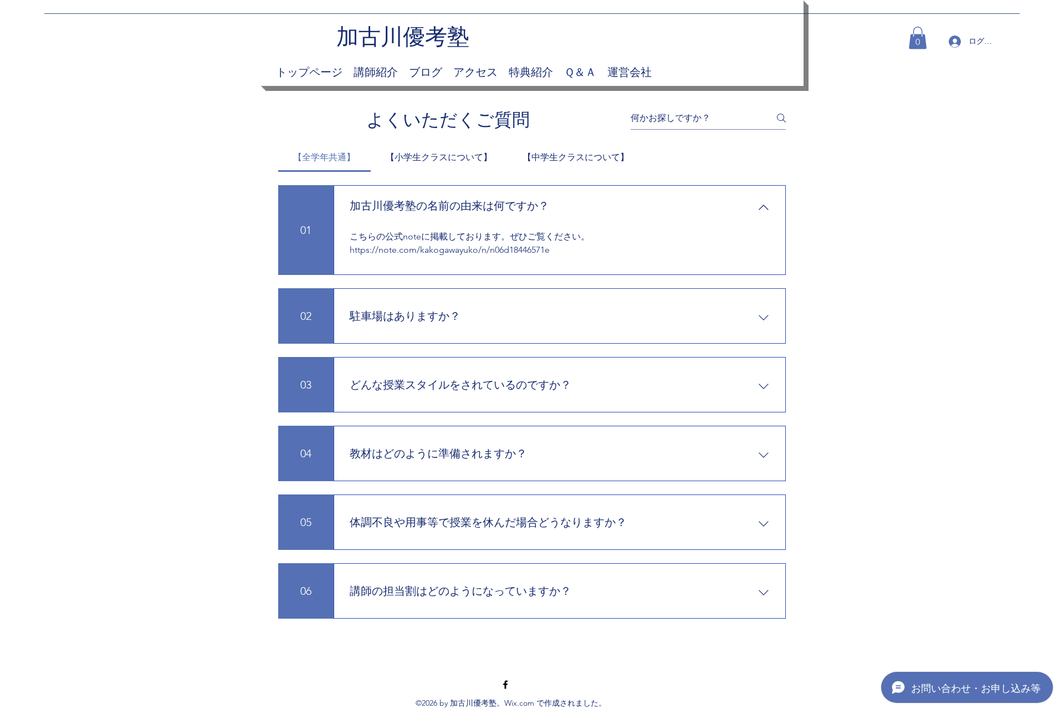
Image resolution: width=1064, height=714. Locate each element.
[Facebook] (505, 684)
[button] (917, 38)
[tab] (324, 157)
